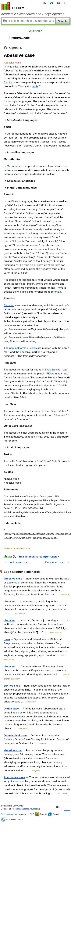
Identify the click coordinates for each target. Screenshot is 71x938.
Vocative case (13, 750)
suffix (35, 86)
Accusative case (14, 777)
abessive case (13, 578)
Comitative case (54, 562)
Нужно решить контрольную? (39, 556)
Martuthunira (14, 166)
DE (51, 3)
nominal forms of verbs (51, 249)
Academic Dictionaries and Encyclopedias (32, 14)
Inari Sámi (51, 411)
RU (44, 3)
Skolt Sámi (51, 369)
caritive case (12, 685)
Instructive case (18, 562)
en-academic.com (14, 6)
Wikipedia (35, 31)
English (8, 82)
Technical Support (20, 809)
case (7, 639)
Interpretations (19, 37)
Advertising (35, 809)
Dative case (11, 708)
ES (58, 3)
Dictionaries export (9, 814)
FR (65, 3)
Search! (62, 21)
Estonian (56, 291)
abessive (9, 601)
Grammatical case (15, 735)
